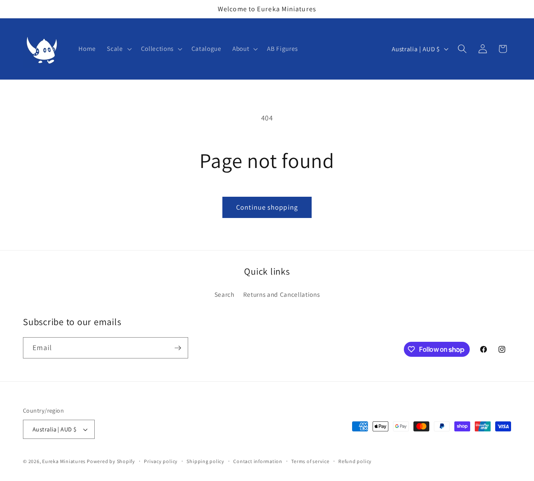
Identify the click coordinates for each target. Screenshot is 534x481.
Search (224, 294)
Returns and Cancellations (281, 294)
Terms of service (310, 461)
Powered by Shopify (111, 461)
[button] (118, 48)
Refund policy (355, 461)
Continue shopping (267, 207)
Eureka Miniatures (64, 461)
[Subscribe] (178, 348)
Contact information (257, 461)
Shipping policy (205, 461)
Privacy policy (161, 461)
